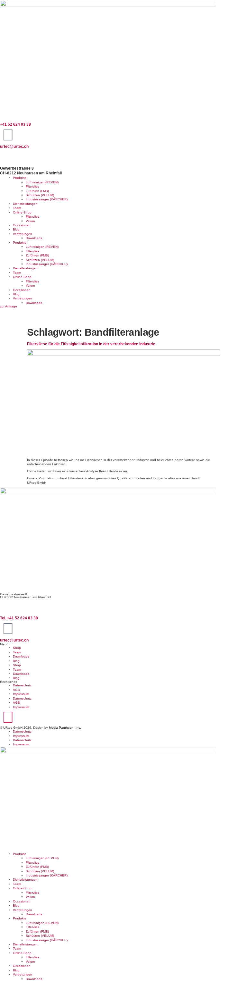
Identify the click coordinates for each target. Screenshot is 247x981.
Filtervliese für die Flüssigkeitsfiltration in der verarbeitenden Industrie (91, 344)
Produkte (19, 178)
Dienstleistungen (25, 203)
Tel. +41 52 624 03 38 (19, 618)
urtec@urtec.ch (14, 146)
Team (17, 208)
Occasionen (22, 225)
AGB (16, 690)
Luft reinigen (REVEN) (42, 182)
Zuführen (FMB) (37, 191)
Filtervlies (32, 186)
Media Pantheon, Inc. (65, 727)
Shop (17, 648)
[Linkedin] (8, 717)
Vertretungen (22, 234)
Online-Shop (22, 212)
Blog (16, 229)
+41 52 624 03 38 (15, 124)
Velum (30, 221)
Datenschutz (22, 685)
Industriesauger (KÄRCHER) (47, 199)
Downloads (34, 238)
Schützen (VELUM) (40, 195)
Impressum (21, 694)
